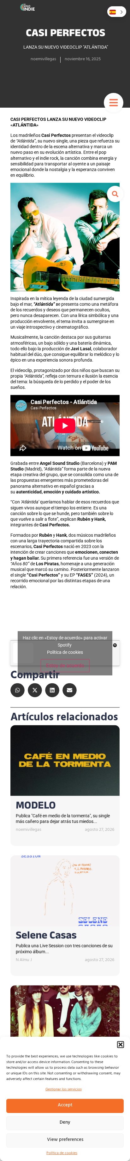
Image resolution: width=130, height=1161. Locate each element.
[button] (120, 1044)
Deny (65, 1122)
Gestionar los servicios (63, 1089)
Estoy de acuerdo (65, 666)
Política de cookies (61, 1153)
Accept (65, 1105)
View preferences (65, 1140)
